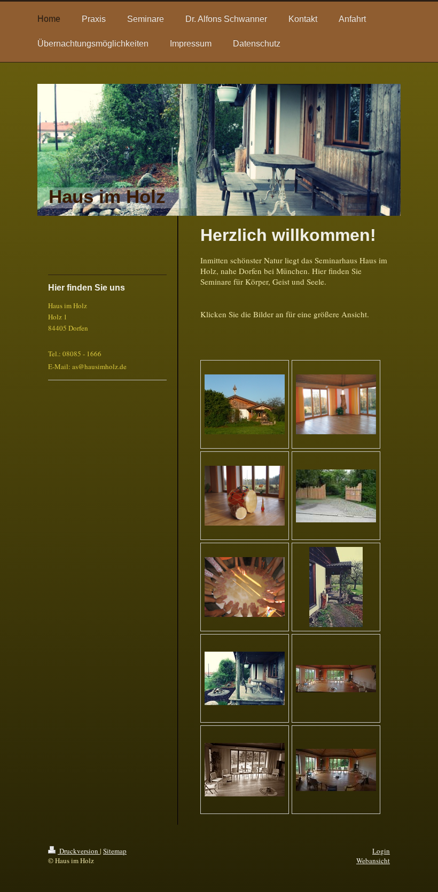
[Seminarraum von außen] (245, 404)
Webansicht (373, 860)
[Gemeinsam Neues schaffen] (245, 587)
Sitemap (115, 851)
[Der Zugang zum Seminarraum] (336, 587)
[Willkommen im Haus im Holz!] (336, 496)
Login (381, 851)
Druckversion (79, 851)
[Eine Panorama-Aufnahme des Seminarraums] (336, 678)
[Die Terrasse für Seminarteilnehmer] (245, 678)
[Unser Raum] (336, 404)
